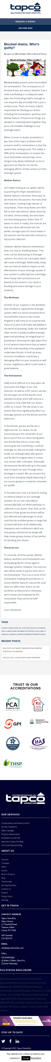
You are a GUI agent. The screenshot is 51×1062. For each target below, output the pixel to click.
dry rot (21, 628)
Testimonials (6, 881)
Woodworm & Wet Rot (10, 838)
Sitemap (4, 900)
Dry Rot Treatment (9, 827)
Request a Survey (25, 21)
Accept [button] (26, 1058)
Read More (36, 1058)
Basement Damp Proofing (12, 841)
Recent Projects (8, 874)
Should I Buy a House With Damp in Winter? (21, 657)
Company (5, 863)
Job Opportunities (8, 885)
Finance (4, 892)
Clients (4, 870)
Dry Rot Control (29, 628)
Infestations (21, 631)
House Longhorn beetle (9, 631)
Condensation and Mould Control (15, 823)
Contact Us (6, 889)
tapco (9, 54)
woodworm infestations (24, 634)
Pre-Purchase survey (32, 631)
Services (4, 859)
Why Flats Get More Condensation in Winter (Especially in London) (22, 650)
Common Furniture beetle (9, 628)
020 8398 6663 (25, 28)
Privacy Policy (6, 896)
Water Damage (7, 830)
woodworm (12, 634)
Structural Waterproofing (11, 845)
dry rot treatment (39, 628)
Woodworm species (39, 634)
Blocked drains (11, 82)
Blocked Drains (40, 54)
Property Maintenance (10, 834)
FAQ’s (3, 867)
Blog (3, 878)
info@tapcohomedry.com (12, 948)
